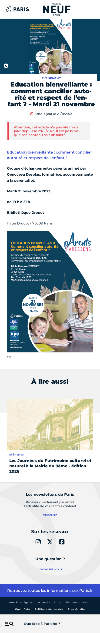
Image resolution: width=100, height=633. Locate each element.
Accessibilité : (64, 602)
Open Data (22, 609)
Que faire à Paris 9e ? (42, 624)
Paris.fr (86, 590)
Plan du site (76, 609)
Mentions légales (21, 602)
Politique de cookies (49, 609)
